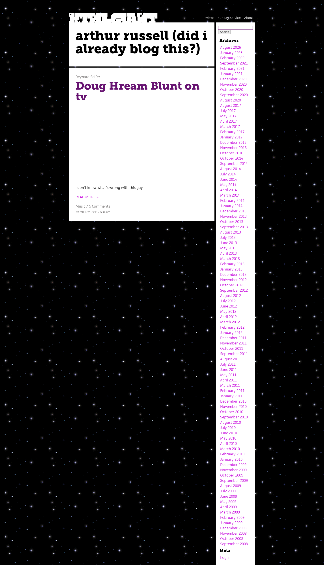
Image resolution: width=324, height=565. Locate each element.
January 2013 (231, 269)
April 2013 (228, 253)
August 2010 (230, 422)
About (248, 18)
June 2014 (228, 179)
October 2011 (231, 348)
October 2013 (231, 221)
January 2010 (231, 459)
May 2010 (228, 438)
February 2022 (232, 57)
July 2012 (228, 300)
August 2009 (230, 485)
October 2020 (231, 89)
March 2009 (230, 512)
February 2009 (232, 517)
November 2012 (233, 279)
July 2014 (228, 174)
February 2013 (232, 263)
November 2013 (233, 216)
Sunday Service (229, 18)
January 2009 (231, 522)
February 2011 (232, 390)
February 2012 (232, 327)
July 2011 (228, 364)
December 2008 (233, 528)
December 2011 (233, 337)
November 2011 (233, 343)
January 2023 (231, 52)
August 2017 (230, 105)
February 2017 (232, 131)
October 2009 (231, 475)
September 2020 (234, 94)
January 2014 (231, 205)
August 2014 (230, 168)
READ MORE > (87, 197)
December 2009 (233, 464)
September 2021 (234, 63)
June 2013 (228, 242)
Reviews (208, 18)
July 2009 (228, 491)
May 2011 (228, 374)
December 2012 (233, 274)
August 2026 (230, 47)
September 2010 (234, 417)
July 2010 (228, 427)
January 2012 (231, 332)
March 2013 (230, 258)
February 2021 (232, 68)
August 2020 (230, 100)
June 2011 (228, 369)
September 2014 (234, 163)
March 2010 (230, 448)
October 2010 (231, 411)
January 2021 (231, 73)
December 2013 (233, 211)
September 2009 (234, 480)
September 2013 (234, 227)
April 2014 (228, 190)
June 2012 (228, 306)
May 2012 (228, 311)
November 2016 (233, 147)
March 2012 (230, 322)
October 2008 (231, 538)
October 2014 (231, 158)
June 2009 (228, 496)
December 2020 (233, 79)
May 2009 (228, 501)
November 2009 (233, 469)
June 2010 (228, 433)
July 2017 (228, 110)
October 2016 (231, 153)
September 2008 (234, 543)
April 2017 (228, 121)
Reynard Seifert (89, 76)
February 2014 (232, 200)
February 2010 (232, 454)
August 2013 (230, 232)
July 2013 (228, 237)
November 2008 (233, 533)
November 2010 (233, 406)
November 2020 (233, 84)
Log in (225, 557)
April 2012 (228, 316)
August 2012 (230, 295)
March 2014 (230, 195)
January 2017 (231, 137)
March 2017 (230, 126)
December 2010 (233, 401)
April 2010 (228, 443)
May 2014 (228, 184)
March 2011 (230, 385)
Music (81, 206)
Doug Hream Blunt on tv (137, 91)
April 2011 (228, 380)
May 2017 (228, 116)
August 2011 (230, 359)
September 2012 (234, 290)
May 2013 (228, 248)
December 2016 (233, 142)
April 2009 (228, 506)
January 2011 (231, 396)
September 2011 (234, 353)
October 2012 (231, 285)
